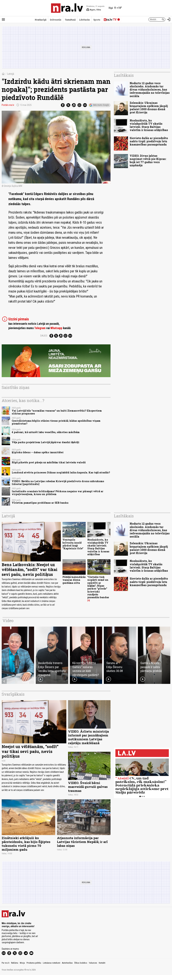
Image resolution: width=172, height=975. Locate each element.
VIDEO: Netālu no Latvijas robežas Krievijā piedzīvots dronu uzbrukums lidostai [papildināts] (58, 483)
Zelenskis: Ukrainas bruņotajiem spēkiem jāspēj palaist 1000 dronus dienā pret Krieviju (149, 107)
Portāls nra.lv (8, 105)
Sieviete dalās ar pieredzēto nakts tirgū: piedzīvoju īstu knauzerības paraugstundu (149, 141)
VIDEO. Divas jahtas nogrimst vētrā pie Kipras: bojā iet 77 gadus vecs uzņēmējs (148, 160)
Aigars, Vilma (93, 9)
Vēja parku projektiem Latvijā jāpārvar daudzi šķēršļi (45, 442)
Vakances (93, 963)
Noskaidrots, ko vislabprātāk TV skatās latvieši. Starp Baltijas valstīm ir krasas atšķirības (149, 125)
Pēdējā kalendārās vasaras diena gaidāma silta (74, 579)
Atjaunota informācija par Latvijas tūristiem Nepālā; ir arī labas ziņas (82, 842)
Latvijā (10, 73)
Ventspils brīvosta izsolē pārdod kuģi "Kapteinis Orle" (72, 544)
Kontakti (102, 963)
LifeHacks (84, 19)
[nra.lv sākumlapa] (67, 8)
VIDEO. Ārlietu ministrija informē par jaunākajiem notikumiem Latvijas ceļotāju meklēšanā (88, 737)
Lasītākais (124, 75)
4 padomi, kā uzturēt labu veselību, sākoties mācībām (46, 432)
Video (8, 620)
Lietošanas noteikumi (51, 963)
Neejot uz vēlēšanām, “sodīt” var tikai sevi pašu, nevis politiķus (30, 751)
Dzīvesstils (55, 19)
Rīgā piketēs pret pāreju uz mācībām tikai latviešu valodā (48, 462)
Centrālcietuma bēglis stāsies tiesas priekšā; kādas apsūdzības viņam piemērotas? (56, 422)
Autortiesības (67, 963)
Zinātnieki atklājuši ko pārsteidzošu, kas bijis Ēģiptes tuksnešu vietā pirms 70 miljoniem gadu (26, 844)
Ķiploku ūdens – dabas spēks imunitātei (37, 452)
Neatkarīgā (40, 19)
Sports (96, 19)
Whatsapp (56, 328)
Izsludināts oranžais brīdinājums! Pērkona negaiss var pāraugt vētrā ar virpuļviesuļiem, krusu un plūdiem (57, 493)
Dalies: (44, 335)
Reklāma (14, 963)
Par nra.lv (5, 963)
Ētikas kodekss (80, 963)
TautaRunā (70, 19)
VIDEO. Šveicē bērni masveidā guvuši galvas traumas (88, 787)
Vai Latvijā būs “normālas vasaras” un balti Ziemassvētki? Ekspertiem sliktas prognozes (57, 412)
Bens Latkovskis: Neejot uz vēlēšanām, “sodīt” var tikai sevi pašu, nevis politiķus (29, 569)
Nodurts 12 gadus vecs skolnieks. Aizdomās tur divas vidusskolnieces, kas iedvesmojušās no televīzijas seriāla (150, 89)
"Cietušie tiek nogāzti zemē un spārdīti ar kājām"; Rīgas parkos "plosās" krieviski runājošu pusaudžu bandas (98, 587)
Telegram (40, 328)
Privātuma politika (34, 963)
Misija (22, 963)
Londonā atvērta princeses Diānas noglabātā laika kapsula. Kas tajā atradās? (61, 472)
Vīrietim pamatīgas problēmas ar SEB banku (40, 502)
